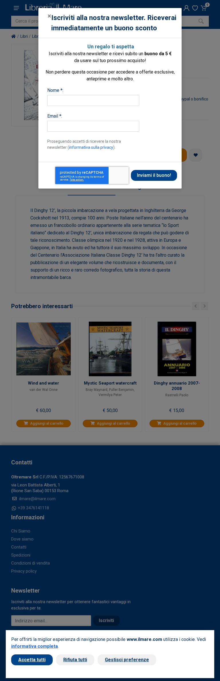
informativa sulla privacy (91, 147)
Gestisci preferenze (127, 659)
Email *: (54, 116)
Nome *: (55, 90)
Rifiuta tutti (75, 659)
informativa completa (34, 646)
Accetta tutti (32, 659)
